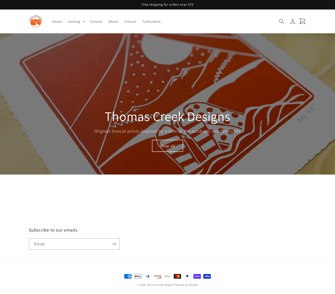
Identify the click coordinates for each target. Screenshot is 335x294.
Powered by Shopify (186, 284)
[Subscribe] (113, 244)
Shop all (167, 145)
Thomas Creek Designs (160, 284)
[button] (76, 21)
